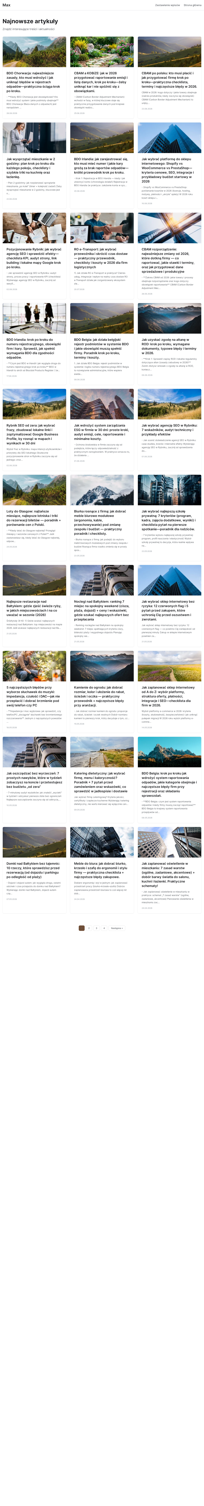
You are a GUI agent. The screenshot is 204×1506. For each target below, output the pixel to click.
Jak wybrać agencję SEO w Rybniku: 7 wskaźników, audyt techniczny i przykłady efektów (169, 430)
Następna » (117, 928)
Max (7, 5)
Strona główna (192, 5)
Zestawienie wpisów (167, 5)
